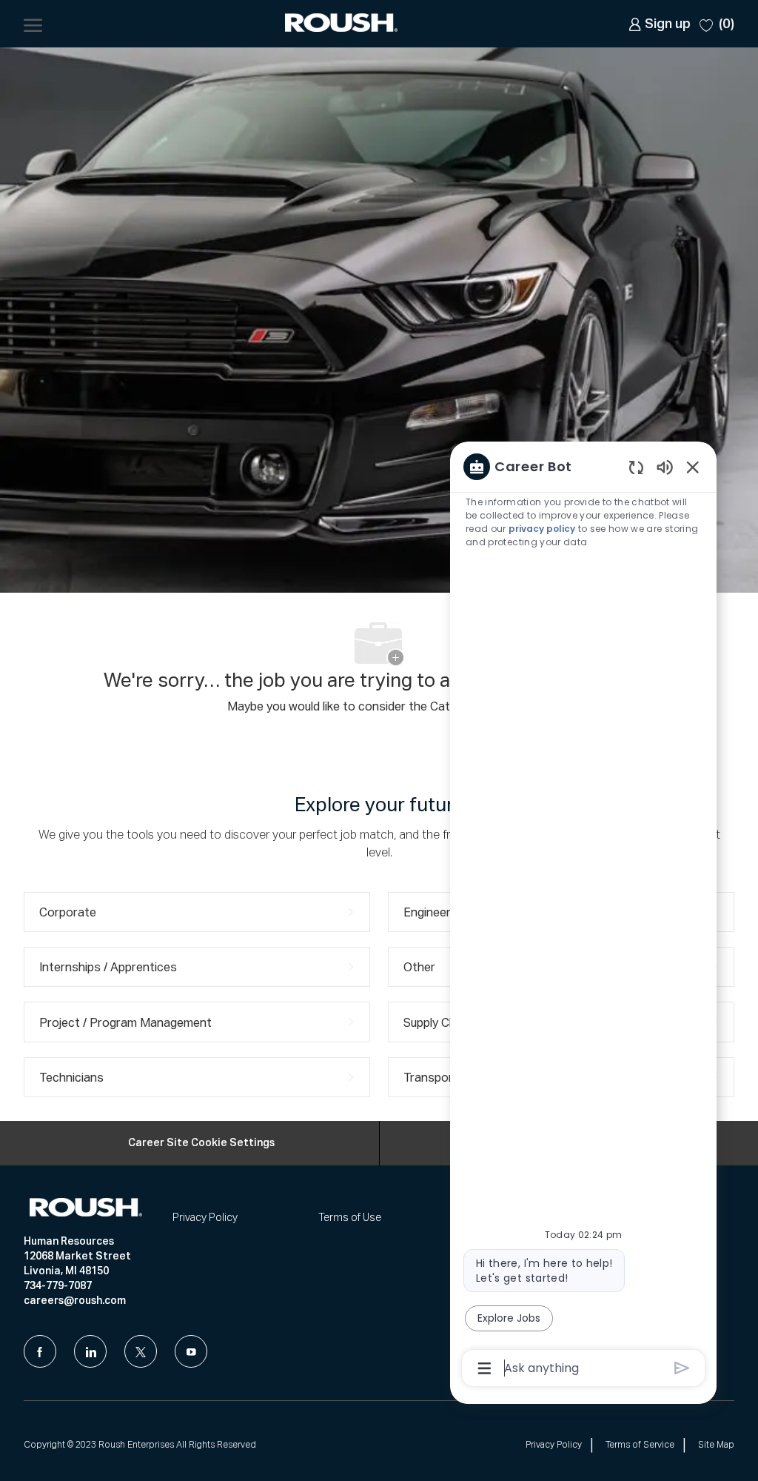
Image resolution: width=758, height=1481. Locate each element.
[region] (583, 916)
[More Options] (484, 1368)
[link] (659, 24)
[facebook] (40, 1351)
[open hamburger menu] (33, 24)
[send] (682, 1368)
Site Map (716, 1445)
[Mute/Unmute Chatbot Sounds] (665, 466)
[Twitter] (140, 1351)
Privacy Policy (205, 1218)
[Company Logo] (343, 24)
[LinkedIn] (90, 1351)
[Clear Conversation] (636, 467)
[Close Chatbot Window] (692, 466)
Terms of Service (640, 1445)
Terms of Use (349, 1218)
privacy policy (542, 528)
